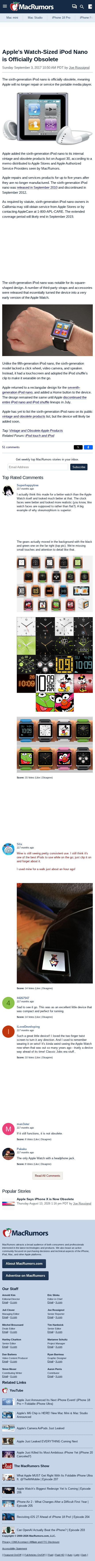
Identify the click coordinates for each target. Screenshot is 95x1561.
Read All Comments (47, 1175)
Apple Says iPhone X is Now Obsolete (45, 1199)
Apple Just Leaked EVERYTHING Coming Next (47, 1441)
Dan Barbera (9, 1354)
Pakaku (22, 1149)
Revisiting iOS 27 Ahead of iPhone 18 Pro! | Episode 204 (53, 1517)
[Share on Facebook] (88, 447)
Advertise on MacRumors (25, 1275)
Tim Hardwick (55, 1325)
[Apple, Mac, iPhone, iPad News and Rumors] (32, 11)
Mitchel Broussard (12, 1325)
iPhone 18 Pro (61, 17)
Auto (69, 1555)
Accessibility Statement (14, 1548)
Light (76, 1555)
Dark (84, 1555)
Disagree (47, 777)
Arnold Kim (8, 1295)
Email (5, 1302)
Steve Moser (9, 1369)
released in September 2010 (37, 187)
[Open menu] (5, 6)
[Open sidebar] (90, 7)
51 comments (11, 447)
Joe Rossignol (79, 67)
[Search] (83, 7)
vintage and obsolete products (23, 416)
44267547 (23, 998)
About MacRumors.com (24, 1263)
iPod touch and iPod (39, 435)
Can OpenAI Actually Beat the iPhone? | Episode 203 (51, 1530)
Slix (19, 844)
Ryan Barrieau (56, 1354)
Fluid (50, 1555)
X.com (13, 1302)
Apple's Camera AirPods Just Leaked (40, 1428)
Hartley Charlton (11, 1339)
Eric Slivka (53, 1295)
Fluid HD (59, 1555)
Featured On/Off (12, 1555)
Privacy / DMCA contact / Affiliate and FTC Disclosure (30, 1542)
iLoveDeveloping (28, 1026)
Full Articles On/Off (35, 1555)
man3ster (23, 1124)
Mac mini (12, 17)
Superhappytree (27, 485)
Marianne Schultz (58, 1339)
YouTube (16, 1390)
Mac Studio (35, 17)
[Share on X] (78, 447)
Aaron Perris (55, 1369)
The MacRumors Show (31, 1466)
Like (38, 777)
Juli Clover (8, 1310)
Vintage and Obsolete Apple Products (36, 430)
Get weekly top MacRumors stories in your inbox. (47, 459)
